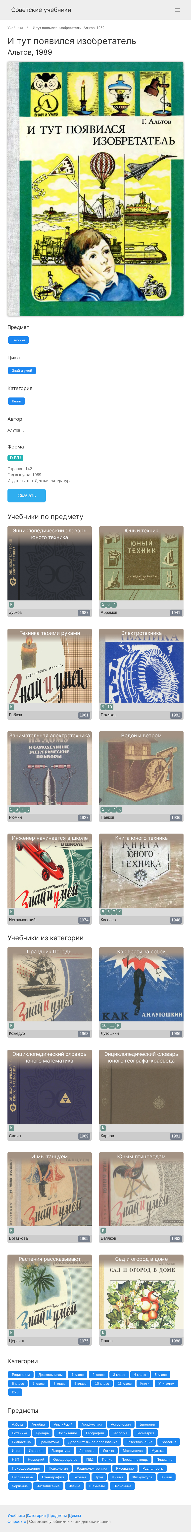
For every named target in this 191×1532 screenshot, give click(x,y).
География (95, 1433)
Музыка (157, 1451)
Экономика (122, 1486)
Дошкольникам (51, 1375)
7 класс (39, 1383)
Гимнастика (21, 1442)
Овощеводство (65, 1459)
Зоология (168, 1442)
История (36, 1451)
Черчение (20, 1486)
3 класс (119, 1375)
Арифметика (92, 1424)
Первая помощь (134, 1459)
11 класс (125, 1383)
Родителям (21, 1375)
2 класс (98, 1375)
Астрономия (121, 1424)
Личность (86, 1451)
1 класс (78, 1375)
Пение (107, 1459)
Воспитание (67, 1433)
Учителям (166, 1383)
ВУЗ (15, 1392)
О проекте (16, 1521)
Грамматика (49, 1442)
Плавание (164, 1459)
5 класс (161, 1375)
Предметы (57, 1515)
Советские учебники (41, 9)
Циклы (75, 1515)
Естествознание (139, 1442)
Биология (147, 1424)
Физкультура (142, 1477)
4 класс (140, 1375)
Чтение (74, 1486)
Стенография (53, 1477)
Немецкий (36, 1459)
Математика (133, 1451)
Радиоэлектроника (92, 1468)
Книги (16, 401)
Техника (18, 340)
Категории (36, 1515)
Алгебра (38, 1424)
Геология (120, 1433)
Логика (108, 1451)
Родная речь (153, 1468)
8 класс (59, 1383)
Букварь (42, 1433)
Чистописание (48, 1486)
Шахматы (97, 1486)
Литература (60, 1451)
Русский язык (22, 1477)
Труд (99, 1477)
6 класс (18, 1383)
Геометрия (145, 1433)
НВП (15, 1459)
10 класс (102, 1383)
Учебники (16, 1515)
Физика (117, 1477)
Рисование (125, 1468)
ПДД (89, 1459)
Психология (58, 1468)
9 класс (80, 1383)
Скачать (26, 495)
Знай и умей (22, 370)
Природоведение (26, 1468)
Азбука (17, 1424)
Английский (63, 1424)
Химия (166, 1477)
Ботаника (19, 1433)
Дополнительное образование (93, 1442)
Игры (16, 1451)
